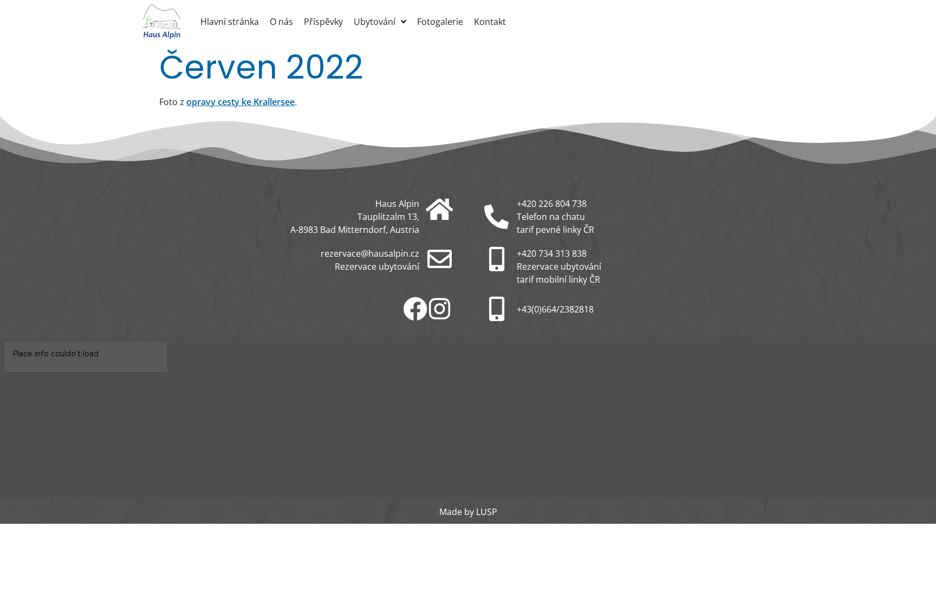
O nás (281, 21)
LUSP (486, 512)
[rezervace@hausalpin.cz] (439, 259)
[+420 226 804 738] (496, 217)
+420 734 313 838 (552, 253)
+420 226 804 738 (552, 204)
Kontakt (490, 21)
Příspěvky (323, 21)
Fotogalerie (440, 21)
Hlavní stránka (229, 21)
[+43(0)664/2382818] (496, 309)
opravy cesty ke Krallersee (240, 102)
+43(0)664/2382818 (555, 309)
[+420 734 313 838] (496, 259)
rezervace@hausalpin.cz (370, 253)
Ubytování (374, 21)
